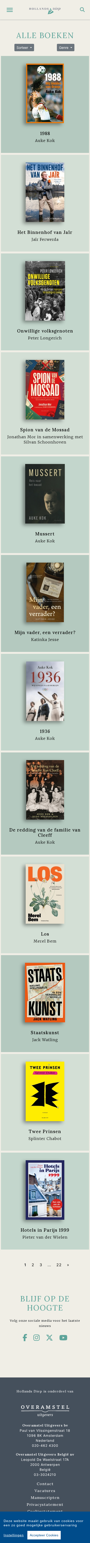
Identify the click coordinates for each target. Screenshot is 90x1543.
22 (59, 1264)
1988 (45, 133)
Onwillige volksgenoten (45, 331)
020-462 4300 (45, 1445)
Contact (45, 1483)
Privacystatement (45, 1504)
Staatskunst (45, 1032)
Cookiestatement (45, 1511)
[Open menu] (10, 10)
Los (45, 934)
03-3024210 (45, 1474)
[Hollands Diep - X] (49, 1337)
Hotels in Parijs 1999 (45, 1230)
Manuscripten (45, 1497)
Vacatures (45, 1490)
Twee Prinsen (45, 1131)
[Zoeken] (82, 10)
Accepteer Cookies (44, 1535)
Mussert (45, 534)
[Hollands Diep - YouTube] (63, 1337)
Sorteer (23, 47)
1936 (45, 731)
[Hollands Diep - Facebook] (25, 1337)
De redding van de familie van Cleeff (45, 832)
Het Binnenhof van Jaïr (45, 232)
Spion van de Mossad (45, 430)
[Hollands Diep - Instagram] (36, 1337)
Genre (64, 47)
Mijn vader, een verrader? (45, 632)
